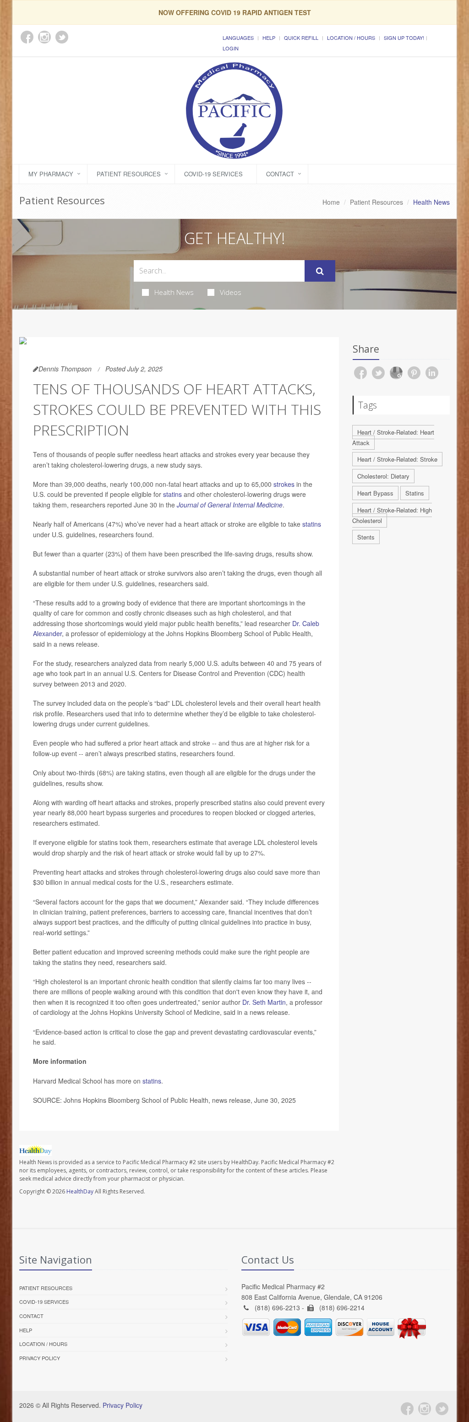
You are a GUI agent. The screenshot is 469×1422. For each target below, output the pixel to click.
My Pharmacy (50, 173)
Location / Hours (351, 37)
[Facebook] (407, 1408)
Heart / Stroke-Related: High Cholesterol (392, 515)
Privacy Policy (39, 1358)
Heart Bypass (375, 493)
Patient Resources (129, 173)
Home (331, 202)
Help (268, 37)
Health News (174, 292)
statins (172, 494)
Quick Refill (301, 37)
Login (231, 48)
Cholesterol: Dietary (383, 476)
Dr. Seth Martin (264, 1002)
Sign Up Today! (404, 37)
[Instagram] (424, 1408)
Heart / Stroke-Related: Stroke (397, 459)
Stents (366, 537)
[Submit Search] (320, 271)
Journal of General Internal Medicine (230, 504)
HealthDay (79, 1191)
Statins (414, 493)
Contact (280, 173)
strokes (283, 484)
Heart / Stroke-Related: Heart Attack (393, 437)
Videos (230, 292)
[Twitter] (442, 1408)
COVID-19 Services (213, 173)
